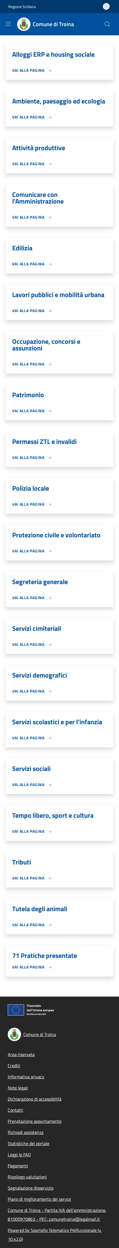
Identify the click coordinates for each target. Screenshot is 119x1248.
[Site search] (107, 24)
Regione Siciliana (22, 6)
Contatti (15, 1110)
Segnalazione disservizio (30, 1188)
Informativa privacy (26, 1076)
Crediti (14, 1065)
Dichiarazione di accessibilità (34, 1099)
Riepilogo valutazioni (27, 1176)
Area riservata (21, 1054)
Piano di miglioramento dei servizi (39, 1199)
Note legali (18, 1087)
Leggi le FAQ (19, 1154)
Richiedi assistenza (25, 1132)
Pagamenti (18, 1165)
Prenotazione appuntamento (34, 1121)
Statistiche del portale (28, 1143)
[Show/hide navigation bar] (8, 24)
